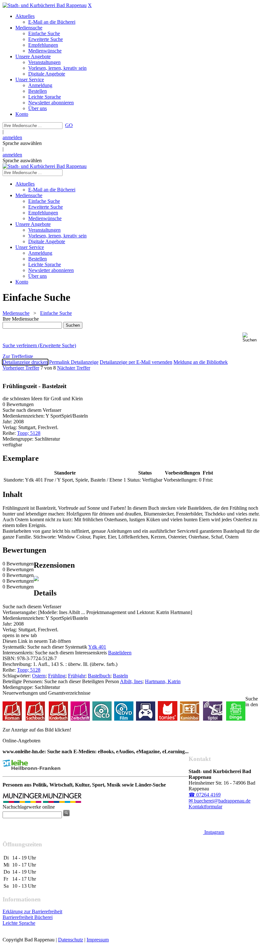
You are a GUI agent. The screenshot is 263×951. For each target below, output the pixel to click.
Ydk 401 (97, 647)
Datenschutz (70, 939)
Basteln (120, 675)
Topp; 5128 (28, 433)
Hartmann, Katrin (163, 681)
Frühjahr (76, 675)
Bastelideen (120, 652)
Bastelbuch (99, 675)
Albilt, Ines (131, 681)
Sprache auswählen (22, 143)
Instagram (213, 832)
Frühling (56, 675)
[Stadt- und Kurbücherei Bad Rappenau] (45, 5)
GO (69, 125)
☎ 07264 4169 (205, 794)
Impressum (98, 939)
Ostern (39, 675)
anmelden (12, 137)
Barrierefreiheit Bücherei (28, 917)
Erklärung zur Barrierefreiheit (32, 911)
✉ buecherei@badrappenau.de (219, 800)
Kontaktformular (205, 806)
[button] (251, 337)
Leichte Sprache (19, 923)
